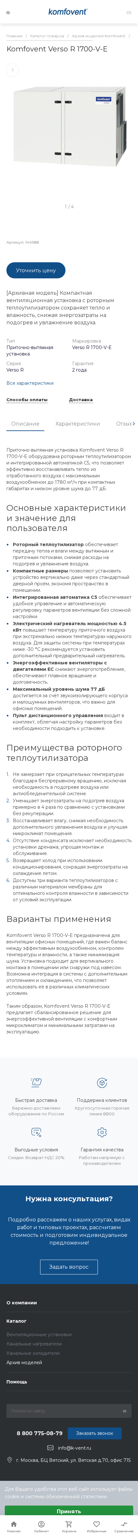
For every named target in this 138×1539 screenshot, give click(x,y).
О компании (21, 1303)
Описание (25, 424)
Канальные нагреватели (34, 1344)
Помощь (16, 1382)
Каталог (16, 1321)
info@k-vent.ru (74, 1448)
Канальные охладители (33, 1353)
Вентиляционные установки (39, 1334)
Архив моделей (24, 1362)
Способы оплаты (26, 400)
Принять (69, 1511)
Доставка (81, 400)
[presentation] (133, 423)
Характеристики (78, 424)
